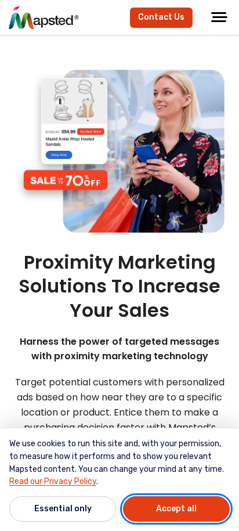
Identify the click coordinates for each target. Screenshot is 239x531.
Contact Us (161, 17)
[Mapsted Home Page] (44, 17)
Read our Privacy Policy (52, 481)
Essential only (63, 509)
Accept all (176, 509)
